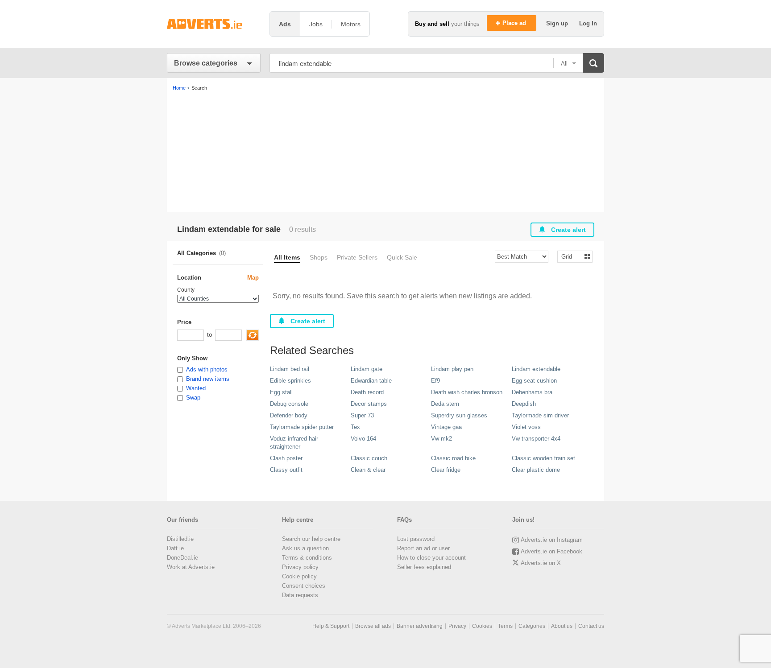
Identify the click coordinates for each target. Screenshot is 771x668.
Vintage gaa (446, 427)
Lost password (416, 539)
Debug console (289, 403)
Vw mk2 (441, 438)
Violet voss (526, 427)
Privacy (457, 626)
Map (253, 277)
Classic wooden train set (543, 458)
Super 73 (362, 415)
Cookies (482, 626)
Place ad (515, 23)
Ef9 (435, 380)
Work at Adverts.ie (191, 567)
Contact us (591, 626)
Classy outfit (286, 469)
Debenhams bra (532, 392)
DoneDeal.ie (182, 557)
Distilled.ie (180, 539)
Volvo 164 (363, 438)
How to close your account (431, 557)
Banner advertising (420, 626)
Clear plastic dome (536, 469)
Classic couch (369, 458)
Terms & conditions (307, 557)
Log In (588, 23)
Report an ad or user (423, 548)
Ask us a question (305, 548)
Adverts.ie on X (541, 563)
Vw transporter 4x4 (536, 438)
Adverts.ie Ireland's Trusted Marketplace (214, 23)
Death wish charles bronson (466, 392)
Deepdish (524, 403)
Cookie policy (299, 576)
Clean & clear (368, 469)
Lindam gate (366, 369)
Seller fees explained (424, 567)
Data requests (300, 595)
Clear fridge (445, 469)
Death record (367, 392)
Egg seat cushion (534, 380)
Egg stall (281, 392)
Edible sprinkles (290, 380)
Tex (355, 427)
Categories (531, 626)
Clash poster (286, 458)
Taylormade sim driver (540, 415)
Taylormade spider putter (302, 427)
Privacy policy (300, 567)
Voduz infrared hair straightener (294, 442)
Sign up (558, 23)
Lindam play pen (452, 369)
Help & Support (330, 626)
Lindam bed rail (289, 369)
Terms (505, 626)
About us (561, 626)
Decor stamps (369, 403)
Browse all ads (373, 626)
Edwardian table (371, 380)
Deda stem (445, 403)
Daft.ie (175, 548)
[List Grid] (571, 256)
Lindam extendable (536, 369)
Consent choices (303, 585)
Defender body (288, 415)
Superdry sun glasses (459, 415)
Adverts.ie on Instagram (552, 539)
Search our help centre (311, 539)
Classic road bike (453, 458)
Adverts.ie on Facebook (551, 551)
